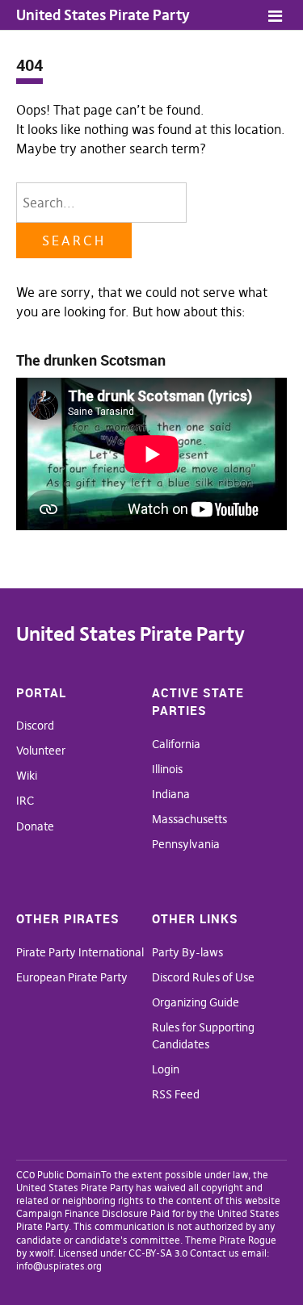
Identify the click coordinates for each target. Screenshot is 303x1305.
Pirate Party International (80, 952)
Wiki (26, 775)
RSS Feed (176, 1094)
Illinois (167, 769)
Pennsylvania (186, 844)
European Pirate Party (72, 977)
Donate (35, 826)
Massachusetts (189, 819)
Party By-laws (187, 952)
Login (165, 1069)
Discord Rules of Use (203, 977)
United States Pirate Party (103, 15)
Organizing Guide (195, 1002)
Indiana (171, 794)
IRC (25, 800)
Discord (35, 725)
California (176, 744)
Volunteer (40, 750)
